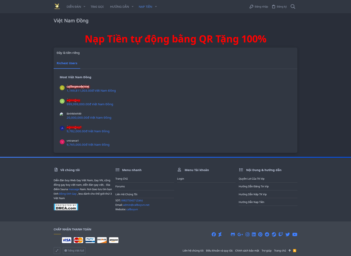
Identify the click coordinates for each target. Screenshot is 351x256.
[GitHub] (233, 234)
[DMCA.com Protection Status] (66, 209)
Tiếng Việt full (75, 250)
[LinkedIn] (254, 234)
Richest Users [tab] (67, 63)
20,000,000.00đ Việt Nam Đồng (89, 117)
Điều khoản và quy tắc (219, 250)
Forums (120, 186)
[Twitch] (280, 234)
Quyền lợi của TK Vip (251, 178)
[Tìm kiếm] (292, 7)
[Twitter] (287, 234)
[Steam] (274, 234)
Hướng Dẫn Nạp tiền (251, 202)
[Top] (289, 250)
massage (73, 189)
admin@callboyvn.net (136, 205)
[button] (84, 6)
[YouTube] (294, 234)
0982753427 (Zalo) (132, 200)
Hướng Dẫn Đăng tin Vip (254, 186)
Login (180, 178)
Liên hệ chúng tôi (126, 194)
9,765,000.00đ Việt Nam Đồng (88, 144)
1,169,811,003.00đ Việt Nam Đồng (91, 90)
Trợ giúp (267, 250)
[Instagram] (247, 234)
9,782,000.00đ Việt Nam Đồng (88, 131)
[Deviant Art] (220, 234)
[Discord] (226, 234)
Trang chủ (121, 178)
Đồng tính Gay (68, 193)
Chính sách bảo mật (247, 250)
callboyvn (132, 209)
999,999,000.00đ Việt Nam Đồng (90, 104)
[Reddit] (267, 234)
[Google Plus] (240, 234)
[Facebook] (214, 234)
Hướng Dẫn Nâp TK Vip (253, 194)
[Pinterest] (260, 234)
